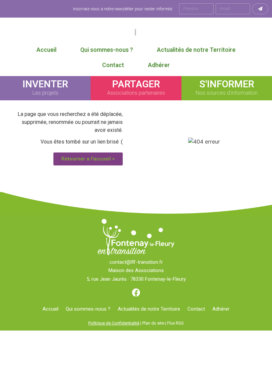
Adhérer (159, 65)
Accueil (46, 50)
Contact (113, 65)
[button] (88, 158)
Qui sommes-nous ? (106, 50)
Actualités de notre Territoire (196, 50)
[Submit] (260, 8)
